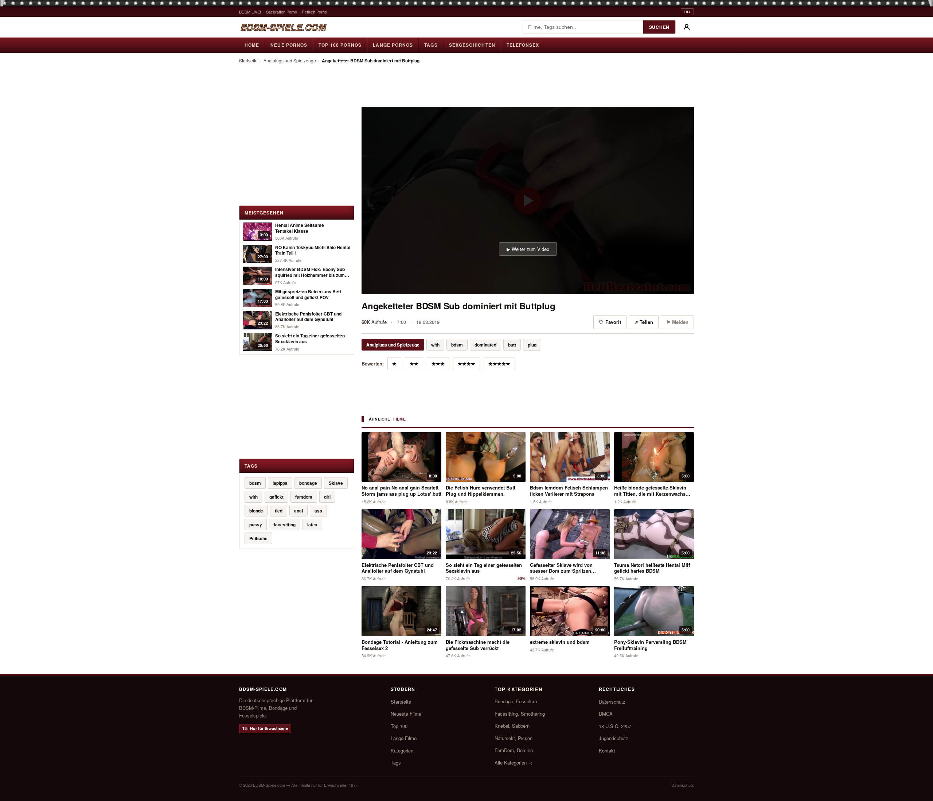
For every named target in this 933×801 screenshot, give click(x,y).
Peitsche (258, 538)
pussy (255, 524)
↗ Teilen (643, 321)
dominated (485, 344)
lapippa (280, 483)
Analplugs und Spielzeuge (289, 60)
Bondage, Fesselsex (516, 701)
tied (278, 510)
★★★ (438, 363)
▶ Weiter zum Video (528, 248)
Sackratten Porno (281, 12)
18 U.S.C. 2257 (615, 726)
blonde (256, 510)
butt (512, 344)
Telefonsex (523, 45)
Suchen (659, 27)
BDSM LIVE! (250, 12)
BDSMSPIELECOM (283, 27)
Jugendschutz (613, 738)
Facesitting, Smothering (520, 713)
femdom (303, 497)
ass (318, 510)
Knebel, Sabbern (512, 725)
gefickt (276, 497)
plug (532, 344)
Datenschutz (612, 701)
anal (298, 510)
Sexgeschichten (472, 45)
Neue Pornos (288, 45)
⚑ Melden (677, 321)
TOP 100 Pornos (340, 45)
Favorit (610, 321)
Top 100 (399, 726)
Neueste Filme (406, 713)
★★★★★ (499, 363)
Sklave (336, 483)
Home (252, 45)
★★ (414, 363)
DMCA (606, 713)
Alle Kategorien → (514, 762)
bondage (308, 483)
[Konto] (686, 27)
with (253, 497)
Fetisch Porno (314, 12)
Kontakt (607, 750)
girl (327, 497)
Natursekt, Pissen (513, 738)
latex (312, 524)
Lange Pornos (393, 45)
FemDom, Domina (514, 750)
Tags (430, 45)
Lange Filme (404, 738)
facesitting (285, 524)
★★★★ (466, 363)
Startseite (248, 60)
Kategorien (402, 750)
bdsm (255, 483)
